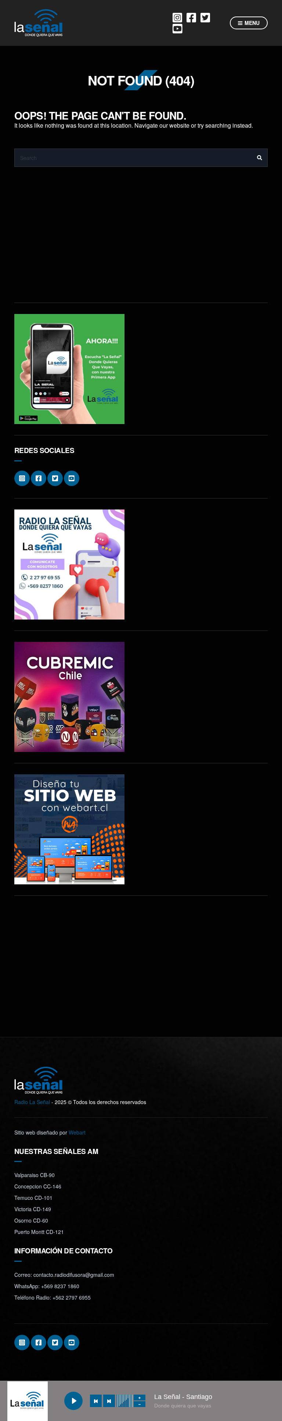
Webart (77, 1132)
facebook (191, 17)
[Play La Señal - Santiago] (73, 1401)
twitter (205, 17)
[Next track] (109, 1401)
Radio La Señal (32, 1102)
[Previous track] (96, 1401)
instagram (177, 17)
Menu (251, 22)
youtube (177, 28)
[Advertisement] (141, 240)
